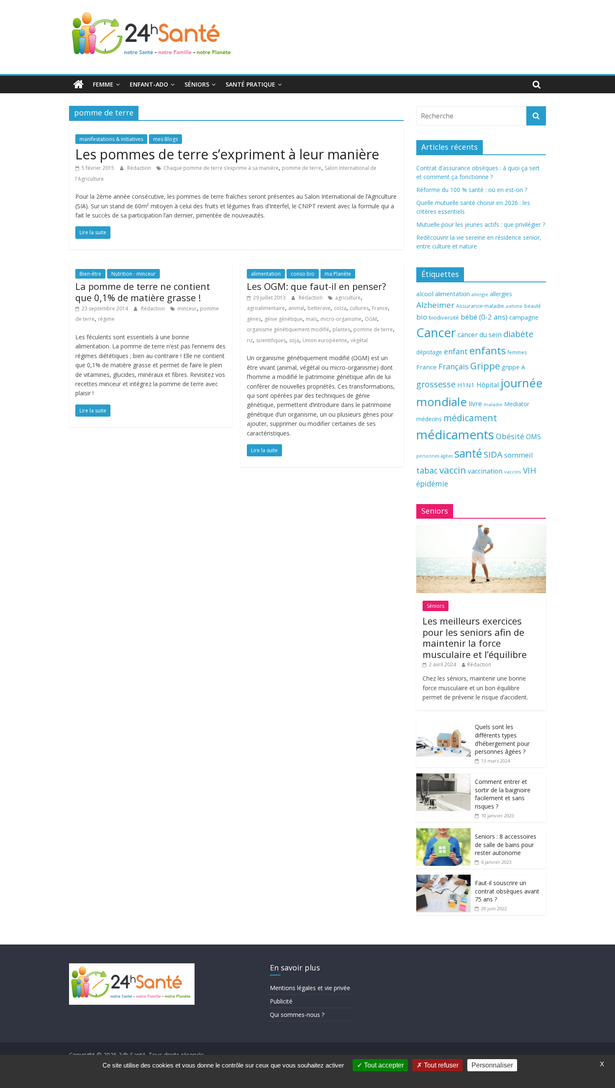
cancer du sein (480, 334)
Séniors (196, 84)
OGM (371, 319)
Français (453, 366)
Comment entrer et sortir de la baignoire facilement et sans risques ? (502, 794)
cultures (359, 308)
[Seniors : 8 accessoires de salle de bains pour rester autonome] (443, 833)
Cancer (436, 332)
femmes (517, 352)
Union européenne (324, 340)
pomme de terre (301, 168)
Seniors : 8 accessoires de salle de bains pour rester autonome (505, 844)
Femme (103, 84)
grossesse (436, 384)
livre (475, 403)
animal (296, 308)
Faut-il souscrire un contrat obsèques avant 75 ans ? (507, 891)
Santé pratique (250, 84)
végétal (359, 340)
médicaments (455, 434)
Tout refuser (440, 1065)
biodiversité (444, 317)
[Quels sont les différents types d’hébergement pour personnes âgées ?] (443, 723)
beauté (532, 305)
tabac (427, 470)
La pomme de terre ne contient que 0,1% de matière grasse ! (142, 291)
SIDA (493, 454)
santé (468, 453)
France (380, 308)
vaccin (452, 469)
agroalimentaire (266, 308)
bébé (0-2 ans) (484, 317)
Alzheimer (435, 305)
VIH (529, 470)
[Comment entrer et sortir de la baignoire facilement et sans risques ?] (443, 778)
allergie (480, 294)
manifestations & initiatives (111, 139)
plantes (341, 329)
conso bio (303, 273)
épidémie (432, 484)
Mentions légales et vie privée (310, 988)
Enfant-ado (149, 84)
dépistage (429, 352)
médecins (429, 419)
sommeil (518, 455)
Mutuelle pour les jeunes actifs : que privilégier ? (480, 224)
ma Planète (338, 273)
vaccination (485, 471)
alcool (424, 293)
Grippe (485, 365)
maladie (493, 404)
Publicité (281, 1001)
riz (250, 340)
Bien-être (90, 273)
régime (106, 319)
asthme (514, 306)
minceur (187, 308)
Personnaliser (492, 1065)
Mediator (516, 404)
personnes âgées (434, 456)
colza (340, 308)
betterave (319, 308)
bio (421, 317)
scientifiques (271, 340)
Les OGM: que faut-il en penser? (316, 286)
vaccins (512, 471)
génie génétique (283, 319)
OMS (533, 436)
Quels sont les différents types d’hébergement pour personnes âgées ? (502, 739)
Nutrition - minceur (133, 273)
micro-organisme (340, 319)
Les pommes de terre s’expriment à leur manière (227, 154)
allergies (501, 294)
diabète (518, 334)
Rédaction (139, 168)
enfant (456, 351)
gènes (254, 319)
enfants (487, 350)
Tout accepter (383, 1065)
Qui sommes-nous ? (297, 1015)
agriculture (348, 297)
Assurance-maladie (480, 306)
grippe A (513, 367)
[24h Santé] (78, 84)
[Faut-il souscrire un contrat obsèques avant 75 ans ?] (443, 879)
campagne (523, 317)
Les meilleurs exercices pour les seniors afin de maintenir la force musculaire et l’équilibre (475, 637)
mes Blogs (165, 139)
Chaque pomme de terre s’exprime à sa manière (221, 168)
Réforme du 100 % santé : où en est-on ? (471, 190)
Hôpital (488, 384)
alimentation (266, 273)
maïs (311, 319)
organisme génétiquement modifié (288, 329)
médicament (470, 418)
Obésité (510, 436)
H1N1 (466, 385)
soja (294, 340)
